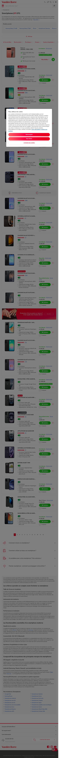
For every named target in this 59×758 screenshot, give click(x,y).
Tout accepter (29, 134)
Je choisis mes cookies (29, 143)
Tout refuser (29, 139)
